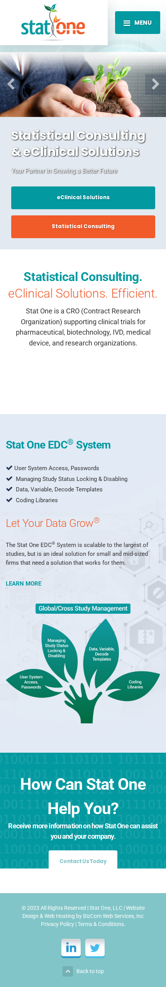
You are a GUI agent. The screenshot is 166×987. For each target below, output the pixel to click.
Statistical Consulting (83, 226)
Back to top (90, 971)
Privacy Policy (57, 924)
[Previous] (10, 84)
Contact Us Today (83, 861)
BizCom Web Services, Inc (113, 916)
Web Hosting (59, 916)
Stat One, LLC (106, 908)
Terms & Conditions (101, 924)
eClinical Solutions (83, 197)
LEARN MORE (23, 583)
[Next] (155, 84)
